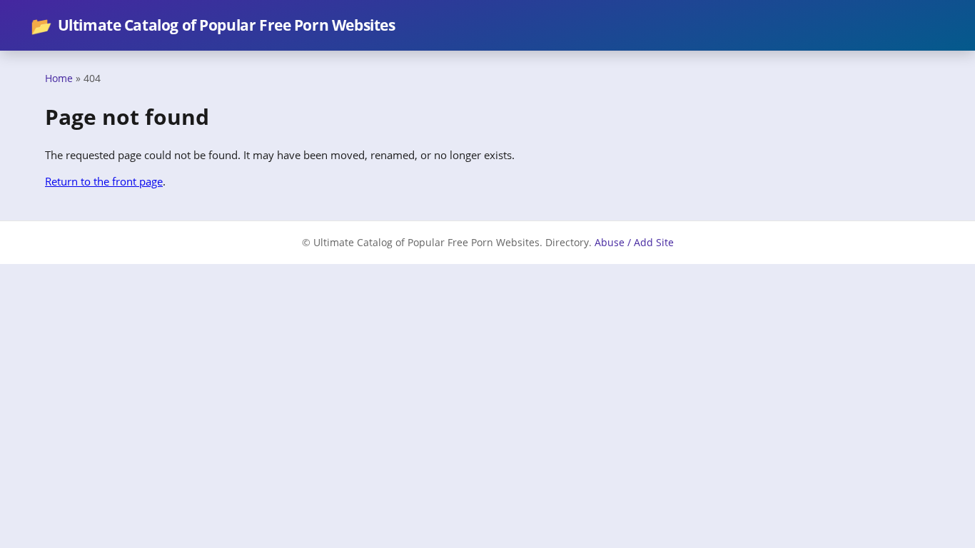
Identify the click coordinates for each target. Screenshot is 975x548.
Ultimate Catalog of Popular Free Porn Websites (213, 25)
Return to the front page (104, 181)
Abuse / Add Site (634, 242)
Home (59, 78)
